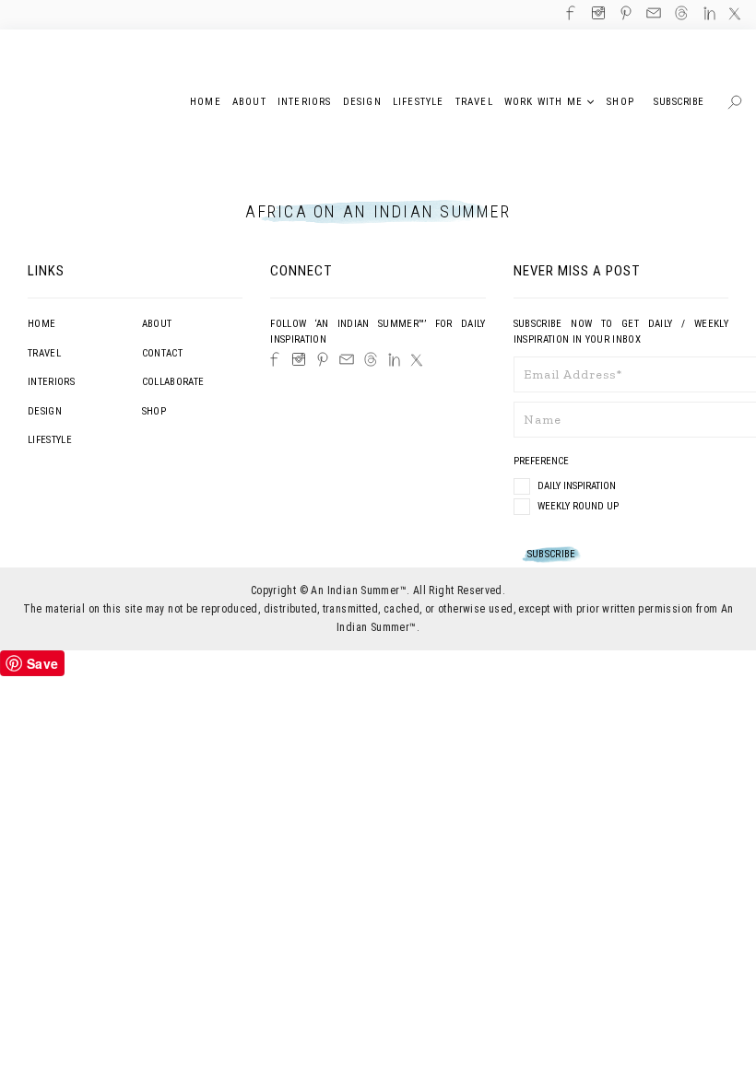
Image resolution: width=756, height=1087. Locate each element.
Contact (162, 353)
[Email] (347, 359)
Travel (44, 353)
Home (41, 324)
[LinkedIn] (394, 359)
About (157, 324)
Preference (543, 461)
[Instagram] (299, 359)
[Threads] (371, 359)
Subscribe (679, 102)
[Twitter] (417, 360)
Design (45, 411)
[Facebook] (275, 359)
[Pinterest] (323, 359)
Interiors (51, 382)
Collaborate (173, 382)
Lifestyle (50, 440)
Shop (154, 411)
